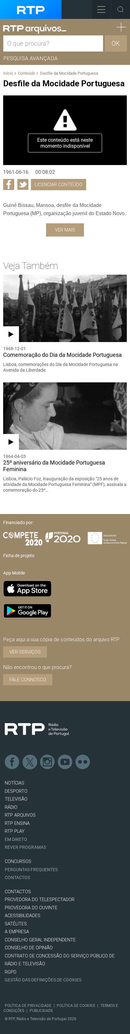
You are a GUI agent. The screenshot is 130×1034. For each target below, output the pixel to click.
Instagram (47, 762)
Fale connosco (27, 680)
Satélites (16, 924)
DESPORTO (16, 791)
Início (8, 73)
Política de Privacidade (28, 1005)
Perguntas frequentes (31, 869)
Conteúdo (26, 73)
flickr (83, 762)
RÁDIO (11, 807)
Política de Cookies (76, 1005)
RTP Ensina (17, 823)
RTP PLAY (15, 831)
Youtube (65, 762)
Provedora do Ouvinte (31, 908)
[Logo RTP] (37, 729)
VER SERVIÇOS (25, 652)
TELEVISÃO (16, 799)
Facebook (12, 762)
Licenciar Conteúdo (58, 184)
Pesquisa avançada (30, 58)
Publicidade (41, 1010)
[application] (65, 130)
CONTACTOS (18, 891)
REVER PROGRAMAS (25, 847)
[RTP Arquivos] (34, 29)
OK (116, 43)
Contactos (17, 877)
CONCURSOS (18, 861)
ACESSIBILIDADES (22, 915)
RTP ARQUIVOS (20, 815)
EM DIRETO (16, 839)
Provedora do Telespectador (39, 899)
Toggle (120, 9)
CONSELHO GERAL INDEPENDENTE (40, 940)
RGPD (10, 972)
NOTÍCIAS (14, 783)
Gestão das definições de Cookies (43, 980)
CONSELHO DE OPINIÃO (29, 948)
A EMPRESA (17, 931)
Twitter (30, 762)
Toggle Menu (101, 9)
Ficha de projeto (18, 555)
